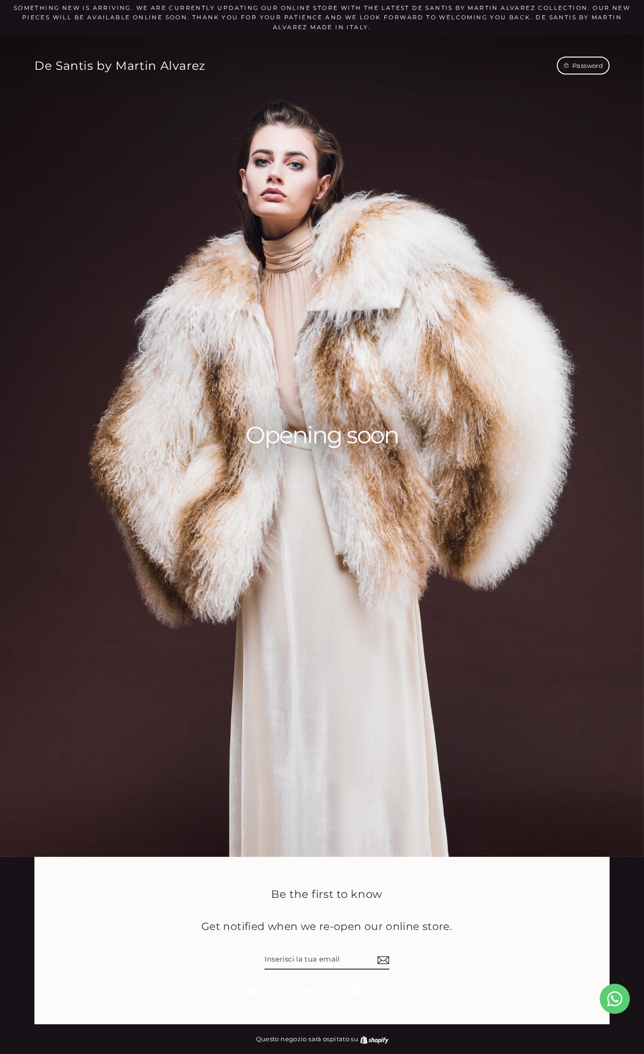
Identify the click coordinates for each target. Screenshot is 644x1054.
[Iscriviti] (381, 959)
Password (587, 65)
